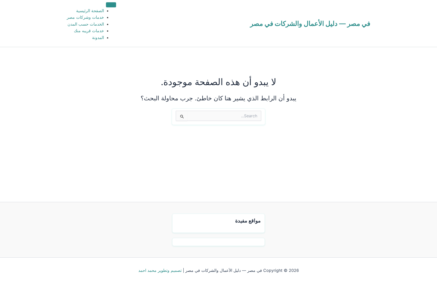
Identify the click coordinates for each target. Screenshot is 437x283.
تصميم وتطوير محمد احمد (160, 270)
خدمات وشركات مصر (85, 17)
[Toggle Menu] (111, 4)
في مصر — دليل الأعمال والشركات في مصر (310, 23)
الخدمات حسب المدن (86, 24)
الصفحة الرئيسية (90, 10)
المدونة (98, 37)
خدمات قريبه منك (89, 30)
